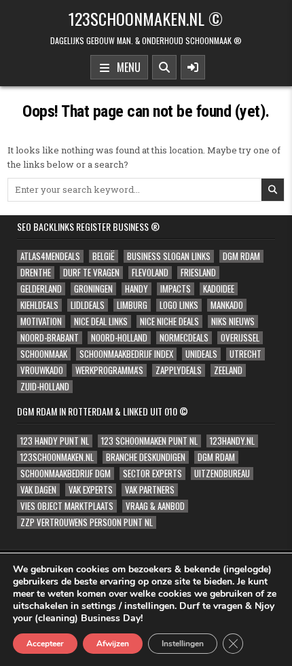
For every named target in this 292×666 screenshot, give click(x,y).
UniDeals (201, 354)
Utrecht (245, 354)
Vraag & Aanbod (155, 506)
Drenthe (35, 272)
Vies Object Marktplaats (66, 506)
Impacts (175, 288)
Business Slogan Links (169, 256)
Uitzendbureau (222, 473)
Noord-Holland (119, 337)
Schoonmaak (43, 354)
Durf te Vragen (91, 272)
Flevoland (150, 272)
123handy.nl (232, 440)
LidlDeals (88, 305)
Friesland (198, 272)
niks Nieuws (233, 321)
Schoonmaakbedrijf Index (126, 354)
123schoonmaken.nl (57, 457)
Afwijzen (112, 643)
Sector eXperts (152, 473)
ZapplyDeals (179, 370)
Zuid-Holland (44, 386)
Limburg (132, 305)
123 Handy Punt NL (54, 440)
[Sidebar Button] (193, 67)
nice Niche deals (169, 321)
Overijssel (240, 337)
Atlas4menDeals (50, 256)
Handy (136, 288)
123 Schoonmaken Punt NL (149, 440)
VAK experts (91, 489)
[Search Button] (164, 67)
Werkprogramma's (109, 370)
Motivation (41, 321)
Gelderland (41, 288)
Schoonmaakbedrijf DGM (65, 473)
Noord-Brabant (49, 337)
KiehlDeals (39, 305)
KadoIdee (218, 288)
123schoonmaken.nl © (146, 18)
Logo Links (179, 305)
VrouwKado (41, 370)
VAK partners (150, 489)
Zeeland (228, 370)
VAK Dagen (38, 489)
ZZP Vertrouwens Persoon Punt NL (86, 522)
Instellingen (183, 643)
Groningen (93, 288)
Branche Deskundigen (145, 457)
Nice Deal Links (101, 321)
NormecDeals (184, 337)
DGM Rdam (241, 256)
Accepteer (45, 643)
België (103, 256)
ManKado (227, 305)
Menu (126, 67)
